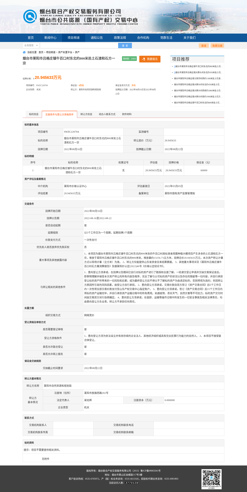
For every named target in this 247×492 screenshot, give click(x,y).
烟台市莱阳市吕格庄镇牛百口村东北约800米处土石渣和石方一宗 (198, 103)
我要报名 (152, 59)
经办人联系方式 (107, 114)
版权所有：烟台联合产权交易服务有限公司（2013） (113, 471)
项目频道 (74, 37)
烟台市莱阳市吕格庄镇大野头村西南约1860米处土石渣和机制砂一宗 (198, 90)
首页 (31, 37)
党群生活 (166, 37)
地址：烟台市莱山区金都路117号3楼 (123, 475)
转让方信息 (86, 114)
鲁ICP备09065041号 (150, 471)
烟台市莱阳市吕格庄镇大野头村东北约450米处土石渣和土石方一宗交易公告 (198, 72)
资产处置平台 (65, 52)
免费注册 (217, 45)
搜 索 (125, 45)
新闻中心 (50, 37)
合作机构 (143, 37)
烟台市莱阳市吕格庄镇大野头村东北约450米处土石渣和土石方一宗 (198, 84)
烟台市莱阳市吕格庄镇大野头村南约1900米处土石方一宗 (198, 97)
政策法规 (120, 37)
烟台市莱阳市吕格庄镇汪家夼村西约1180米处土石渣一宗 (198, 78)
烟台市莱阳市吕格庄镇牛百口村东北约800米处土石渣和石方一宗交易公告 (198, 66)
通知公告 (97, 37)
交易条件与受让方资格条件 (59, 114)
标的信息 (33, 114)
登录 (203, 45)
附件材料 (127, 114)
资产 (77, 52)
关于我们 (189, 37)
